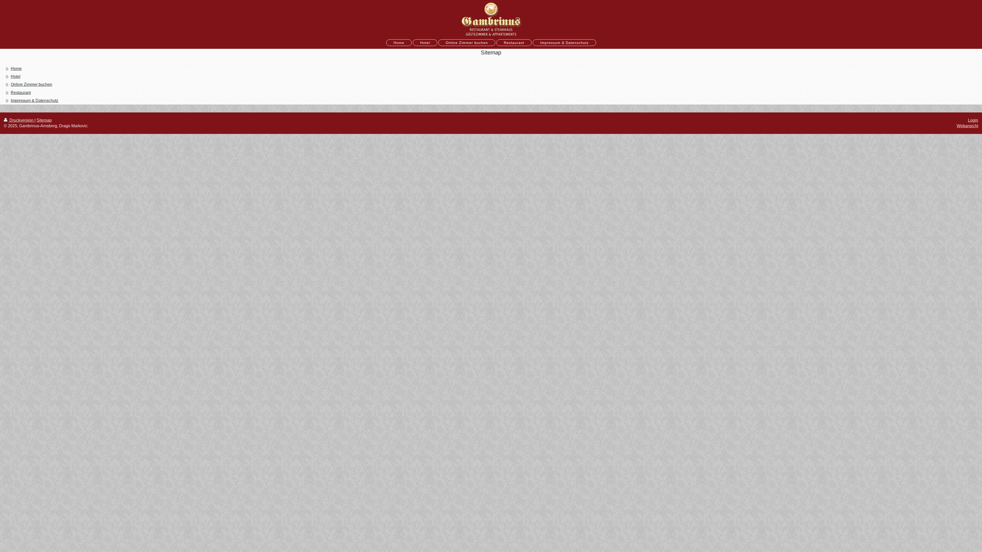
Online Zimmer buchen (31, 84)
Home (16, 68)
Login (973, 120)
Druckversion (21, 120)
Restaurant (21, 92)
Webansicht (967, 126)
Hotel (15, 76)
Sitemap (44, 120)
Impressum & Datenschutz (34, 100)
